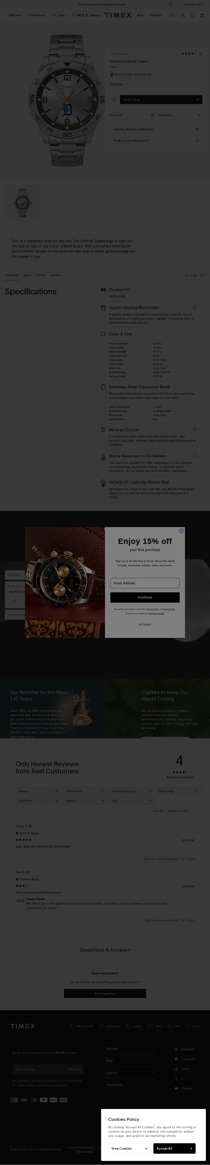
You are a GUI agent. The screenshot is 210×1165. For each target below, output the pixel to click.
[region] (153, 1135)
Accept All (164, 1148)
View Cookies (122, 1148)
